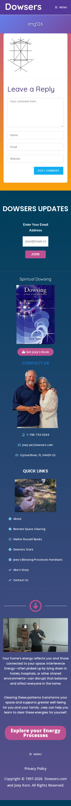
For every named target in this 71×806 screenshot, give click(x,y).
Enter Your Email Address (35, 227)
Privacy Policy (35, 768)
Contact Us (35, 363)
